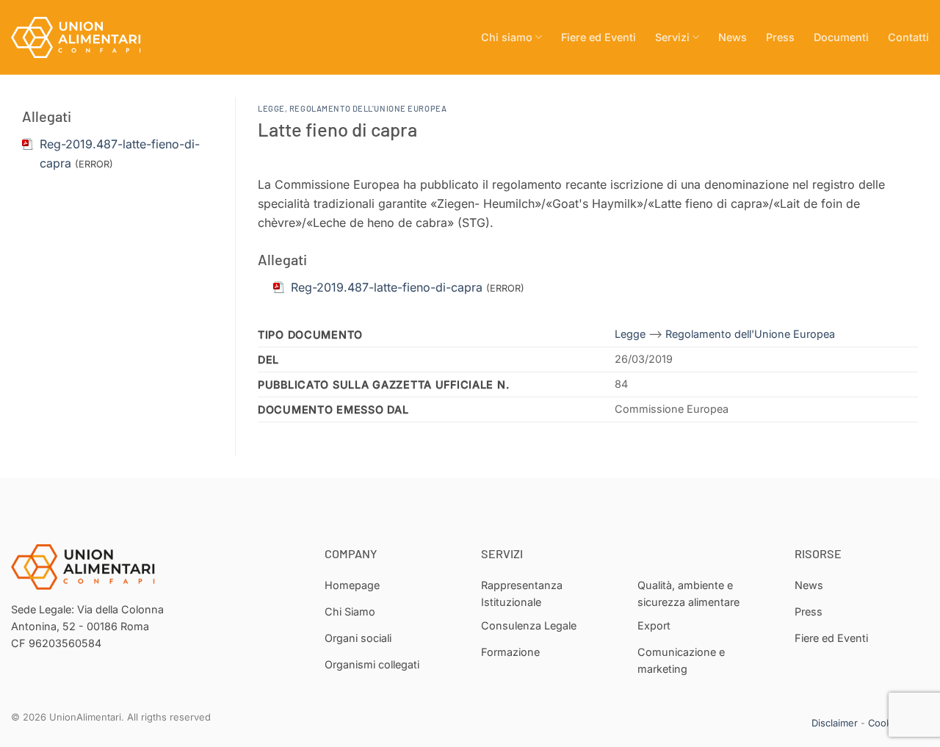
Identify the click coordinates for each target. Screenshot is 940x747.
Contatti (908, 37)
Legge (271, 108)
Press (780, 37)
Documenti (841, 37)
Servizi (672, 37)
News (732, 37)
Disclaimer (834, 723)
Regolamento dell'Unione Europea (367, 108)
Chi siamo (506, 37)
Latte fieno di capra (337, 129)
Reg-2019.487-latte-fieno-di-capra (386, 287)
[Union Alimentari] (84, 37)
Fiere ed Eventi (598, 37)
